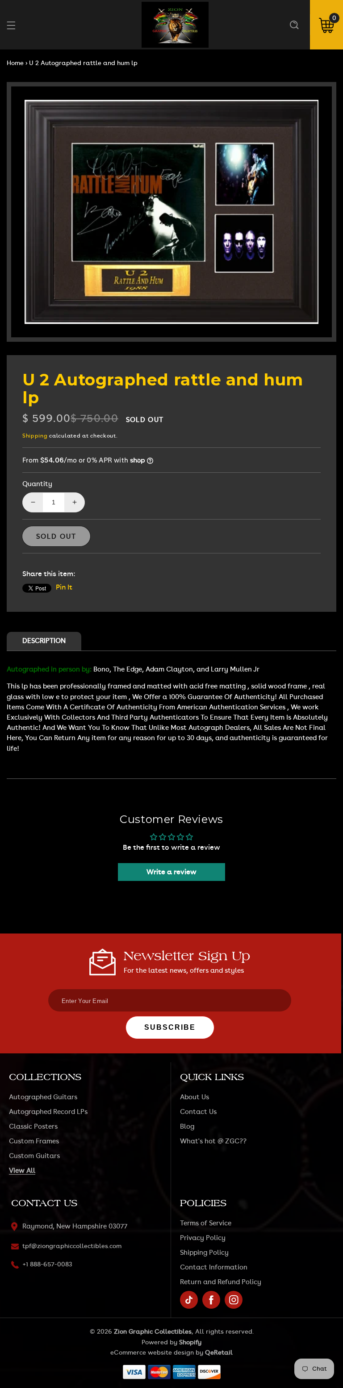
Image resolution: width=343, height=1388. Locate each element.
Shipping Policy (204, 1252)
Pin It (64, 587)
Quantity (37, 484)
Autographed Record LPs (48, 1112)
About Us (194, 1097)
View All (22, 1170)
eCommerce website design (152, 1353)
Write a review (171, 872)
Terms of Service (205, 1223)
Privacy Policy (203, 1238)
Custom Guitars (34, 1156)
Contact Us (198, 1112)
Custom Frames (34, 1141)
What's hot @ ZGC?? (213, 1141)
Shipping (35, 435)
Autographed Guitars (43, 1097)
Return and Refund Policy (220, 1282)
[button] (294, 24)
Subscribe (170, 1027)
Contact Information (213, 1267)
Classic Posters (33, 1126)
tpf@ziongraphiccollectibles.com (71, 1246)
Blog (187, 1126)
